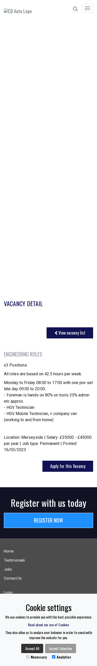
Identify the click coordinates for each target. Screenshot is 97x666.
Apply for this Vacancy (67, 466)
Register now (48, 520)
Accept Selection (60, 648)
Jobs (8, 569)
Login (8, 592)
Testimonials (14, 560)
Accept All (32, 648)
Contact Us (13, 578)
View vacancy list (71, 333)
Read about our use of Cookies (48, 624)
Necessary (39, 657)
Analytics (64, 657)
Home (9, 551)
